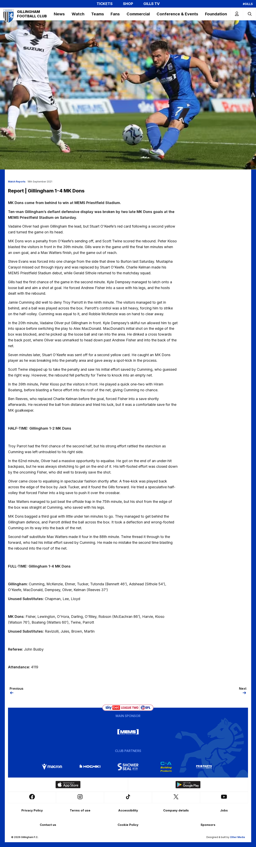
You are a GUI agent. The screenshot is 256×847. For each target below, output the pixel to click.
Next (242, 688)
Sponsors (208, 825)
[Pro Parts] (204, 767)
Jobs (224, 810)
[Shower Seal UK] (128, 767)
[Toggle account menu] (237, 14)
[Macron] (52, 767)
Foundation (216, 14)
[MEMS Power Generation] (128, 732)
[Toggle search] (249, 14)
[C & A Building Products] (166, 767)
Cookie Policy (128, 825)
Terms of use (80, 810)
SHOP (128, 4)
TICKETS (105, 4)
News (59, 14)
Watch (78, 14)
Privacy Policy (32, 810)
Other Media (237, 837)
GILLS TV (151, 4)
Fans (115, 14)
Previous (16, 688)
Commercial (138, 14)
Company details (176, 810)
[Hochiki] (90, 767)
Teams (97, 14)
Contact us (48, 825)
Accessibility (128, 810)
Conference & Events (177, 14)
